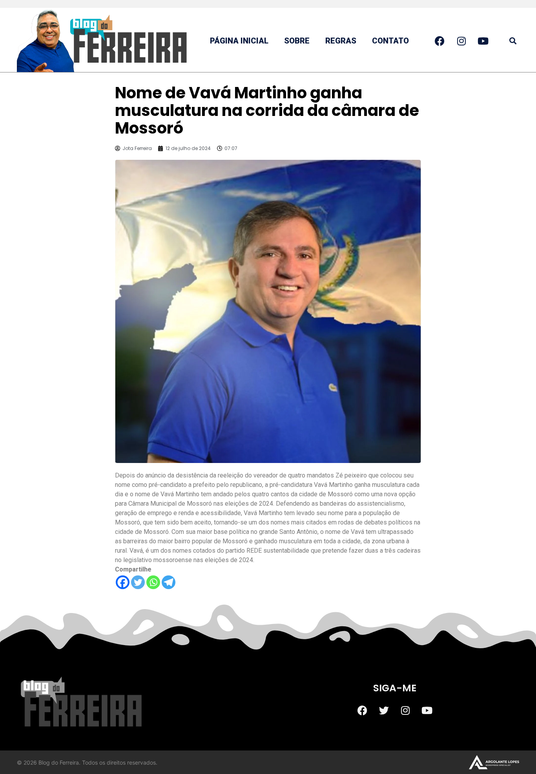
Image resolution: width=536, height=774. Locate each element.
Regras (340, 40)
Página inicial (239, 40)
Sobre (297, 40)
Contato (390, 40)
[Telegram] (168, 582)
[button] (512, 40)
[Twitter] (138, 582)
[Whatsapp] (153, 582)
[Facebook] (122, 582)
